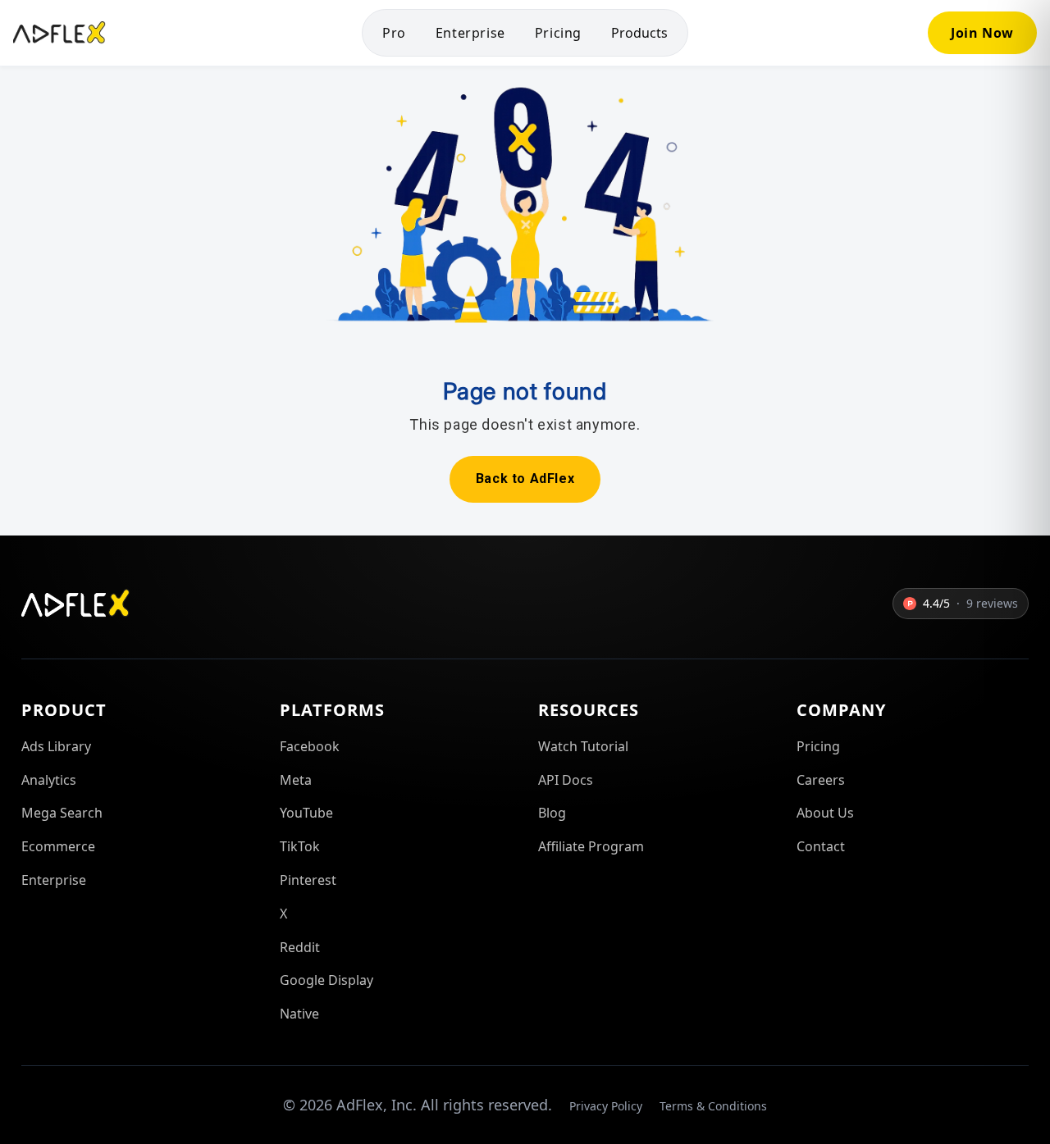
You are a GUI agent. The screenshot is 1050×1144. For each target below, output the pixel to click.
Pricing (558, 33)
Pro (394, 33)
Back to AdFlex (525, 478)
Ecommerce (58, 846)
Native (299, 1014)
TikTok (300, 846)
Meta (296, 780)
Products (639, 33)
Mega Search (62, 813)
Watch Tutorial (583, 746)
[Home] (59, 32)
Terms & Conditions (713, 1106)
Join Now (982, 33)
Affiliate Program (591, 846)
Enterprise (470, 33)
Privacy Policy (605, 1106)
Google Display (326, 980)
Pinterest (308, 880)
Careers (821, 780)
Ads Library (56, 746)
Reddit (300, 947)
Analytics (48, 780)
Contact (821, 846)
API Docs (565, 780)
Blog (552, 813)
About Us (825, 813)
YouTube (306, 813)
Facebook (310, 746)
